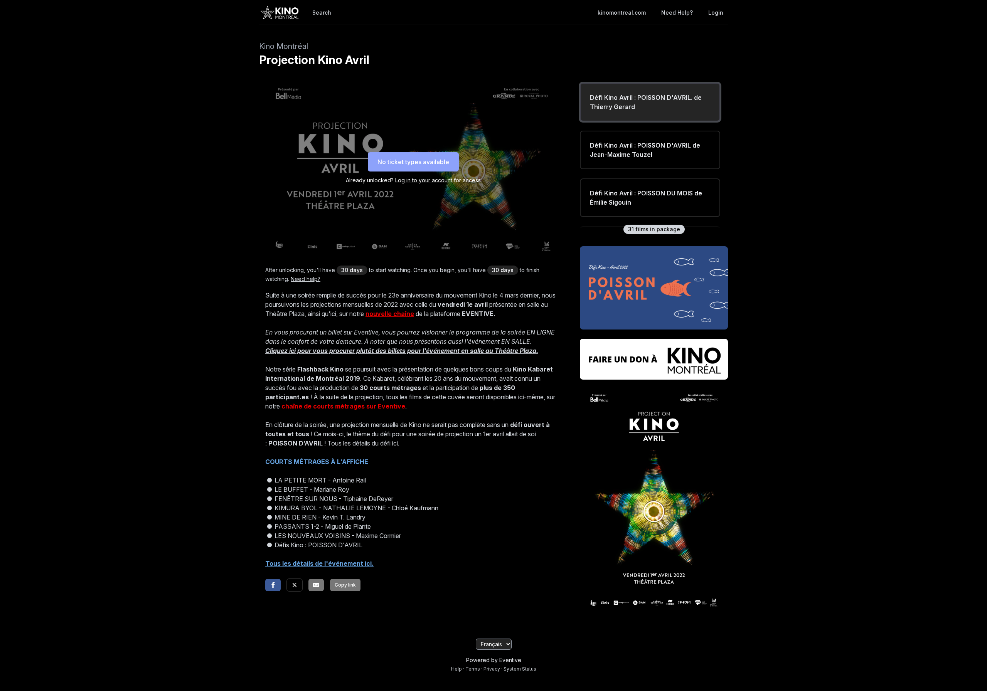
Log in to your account (423, 180)
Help (456, 669)
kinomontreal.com (622, 12)
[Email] (316, 585)
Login (715, 12)
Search (321, 12)
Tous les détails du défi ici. (363, 443)
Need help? (677, 12)
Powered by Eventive (493, 660)
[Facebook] (273, 585)
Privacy (491, 669)
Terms (472, 669)
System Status (520, 669)
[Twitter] (294, 585)
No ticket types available (413, 162)
